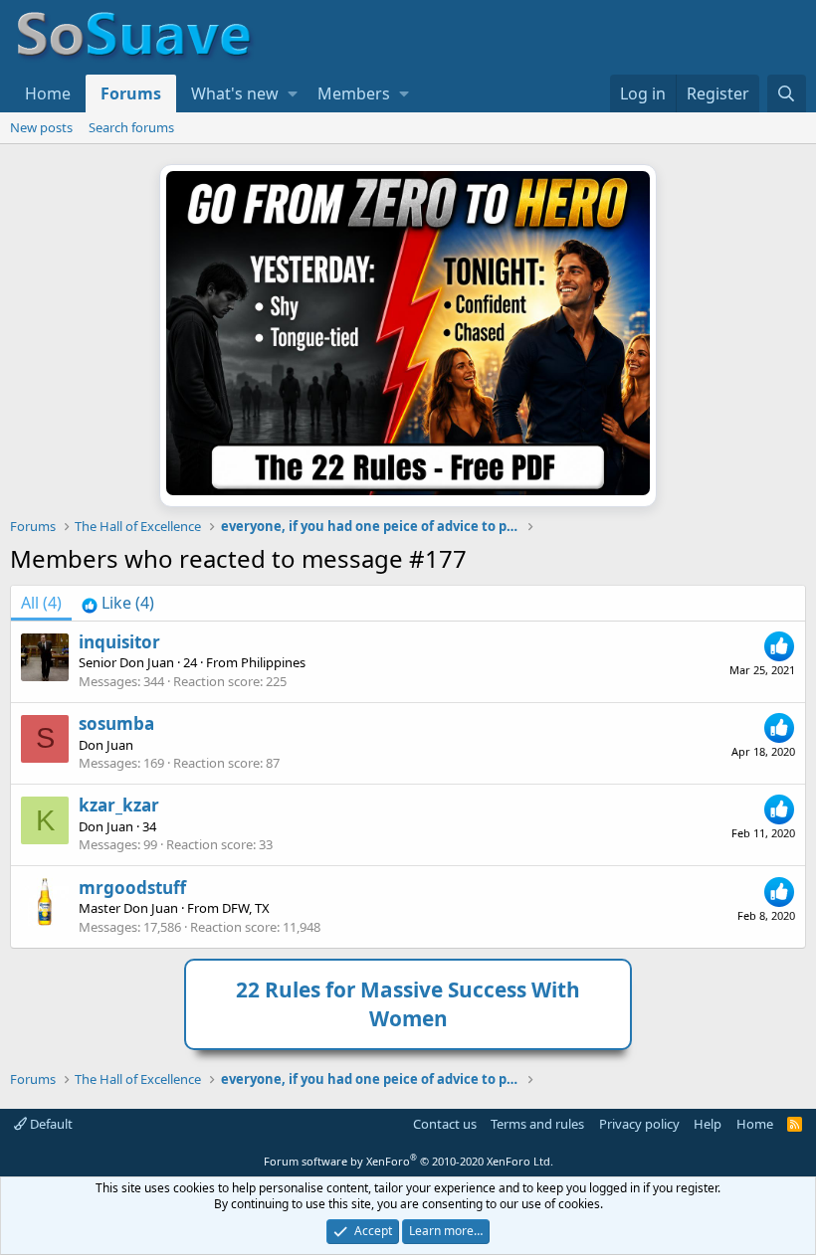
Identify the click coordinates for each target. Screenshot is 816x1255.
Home (48, 93)
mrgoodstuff (132, 887)
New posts (41, 127)
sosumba (116, 723)
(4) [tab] (41, 603)
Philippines (273, 662)
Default (50, 1124)
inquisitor (119, 641)
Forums (131, 93)
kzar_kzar (119, 805)
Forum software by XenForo (408, 1161)
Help (707, 1124)
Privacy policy (639, 1124)
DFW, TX (246, 908)
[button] (293, 93)
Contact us (445, 1124)
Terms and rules (537, 1124)
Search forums (131, 127)
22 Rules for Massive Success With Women (408, 1004)
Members (353, 93)
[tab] (118, 603)
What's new (235, 93)
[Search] (786, 93)
